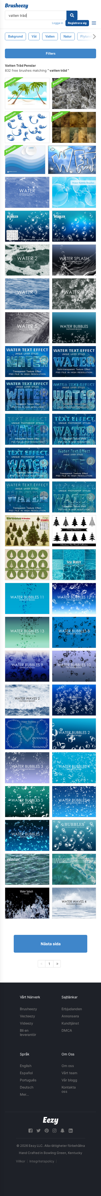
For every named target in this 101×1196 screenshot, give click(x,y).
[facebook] (30, 1130)
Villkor (20, 1161)
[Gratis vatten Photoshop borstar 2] (27, 260)
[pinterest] (47, 1130)
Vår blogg (69, 1080)
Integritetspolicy (41, 1161)
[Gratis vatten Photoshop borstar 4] (74, 294)
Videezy (26, 1023)
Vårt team (69, 1073)
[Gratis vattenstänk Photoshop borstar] (74, 260)
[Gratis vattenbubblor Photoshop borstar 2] (74, 734)
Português (28, 1080)
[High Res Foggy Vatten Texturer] (74, 127)
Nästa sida (51, 943)
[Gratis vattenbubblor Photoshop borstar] (74, 327)
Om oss (68, 1066)
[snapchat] (62, 1130)
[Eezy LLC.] (50, 1121)
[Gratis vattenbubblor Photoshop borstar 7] (27, 835)
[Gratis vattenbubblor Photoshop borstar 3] (27, 767)
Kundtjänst (70, 1023)
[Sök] (71, 15)
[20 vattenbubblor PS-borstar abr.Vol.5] (27, 734)
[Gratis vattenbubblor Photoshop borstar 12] (74, 598)
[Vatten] (72, 160)
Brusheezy (28, 1009)
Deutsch (26, 1087)
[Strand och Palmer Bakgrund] (27, 93)
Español (26, 1073)
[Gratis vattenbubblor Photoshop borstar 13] (27, 632)
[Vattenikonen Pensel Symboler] (27, 127)
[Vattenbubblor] (74, 192)
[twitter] (38, 1130)
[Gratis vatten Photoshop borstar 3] (27, 294)
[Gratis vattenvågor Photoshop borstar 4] (74, 903)
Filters (50, 53)
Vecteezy (27, 1016)
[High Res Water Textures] (74, 93)
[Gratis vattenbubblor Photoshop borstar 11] (27, 598)
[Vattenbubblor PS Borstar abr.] (27, 226)
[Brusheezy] (16, 6)
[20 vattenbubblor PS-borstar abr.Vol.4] (74, 700)
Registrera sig (77, 23)
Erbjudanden (72, 1009)
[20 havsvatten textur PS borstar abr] (74, 564)
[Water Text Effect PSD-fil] (27, 361)
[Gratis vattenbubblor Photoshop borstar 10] (74, 666)
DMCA (67, 1030)
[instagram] (54, 1130)
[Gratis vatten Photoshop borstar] (27, 192)
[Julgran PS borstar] (27, 530)
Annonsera (70, 1016)
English (25, 1066)
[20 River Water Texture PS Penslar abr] (27, 869)
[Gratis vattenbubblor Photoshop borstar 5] (27, 801)
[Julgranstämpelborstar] (27, 564)
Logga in (57, 23)
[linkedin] (71, 1130)
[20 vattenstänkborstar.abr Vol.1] (27, 903)
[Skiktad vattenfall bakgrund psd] (25, 160)
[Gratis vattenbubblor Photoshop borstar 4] (74, 767)
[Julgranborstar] (74, 530)
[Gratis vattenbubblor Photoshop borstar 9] (27, 666)
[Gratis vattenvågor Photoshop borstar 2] (27, 700)
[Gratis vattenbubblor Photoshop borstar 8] (74, 632)
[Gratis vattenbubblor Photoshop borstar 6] (74, 801)
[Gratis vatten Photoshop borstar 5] (27, 327)
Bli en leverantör (28, 1032)
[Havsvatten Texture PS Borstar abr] (74, 869)
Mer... (24, 1094)
